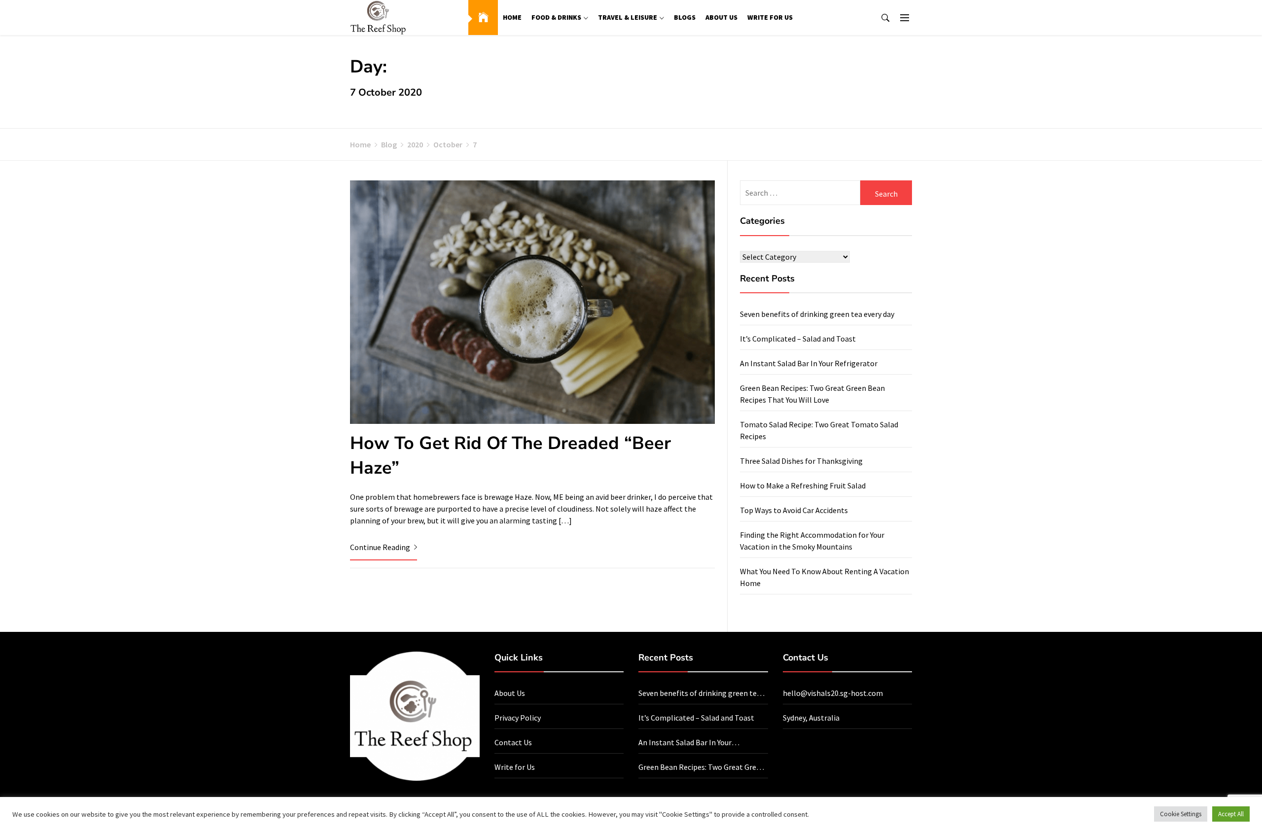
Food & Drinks (556, 17)
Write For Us (770, 17)
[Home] (483, 17)
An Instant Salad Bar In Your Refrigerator (808, 363)
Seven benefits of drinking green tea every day (817, 314)
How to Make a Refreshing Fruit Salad (803, 485)
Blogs (685, 17)
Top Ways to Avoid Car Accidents (794, 510)
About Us (721, 17)
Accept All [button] (1231, 814)
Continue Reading (381, 547)
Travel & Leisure (627, 17)
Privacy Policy (517, 718)
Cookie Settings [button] (1180, 814)
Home (512, 17)
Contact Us (513, 742)
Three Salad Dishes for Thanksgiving (801, 461)
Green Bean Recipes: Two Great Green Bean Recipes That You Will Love (701, 767)
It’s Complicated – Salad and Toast (798, 339)
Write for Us (514, 767)
